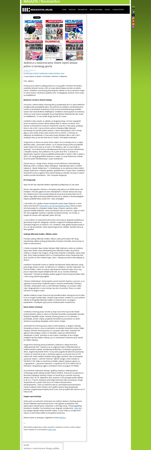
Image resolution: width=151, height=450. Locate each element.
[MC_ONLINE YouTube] (132, 21)
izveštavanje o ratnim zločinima (49, 73)
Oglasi (107, 9)
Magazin (72, 9)
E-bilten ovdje (51, 430)
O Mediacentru (118, 9)
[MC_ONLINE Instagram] (132, 18)
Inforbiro (62, 417)
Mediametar (82, 9)
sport (62, 73)
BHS (133, 7)
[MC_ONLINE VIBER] (132, 27)
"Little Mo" (78, 408)
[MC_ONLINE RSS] (132, 24)
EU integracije (28, 73)
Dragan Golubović (30, 70)
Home (64, 9)
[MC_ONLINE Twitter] (133, 15)
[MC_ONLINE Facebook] (132, 12)
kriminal (36, 73)
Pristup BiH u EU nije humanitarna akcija (54, 206)
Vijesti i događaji (96, 9)
